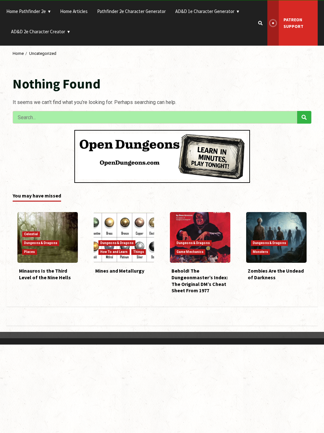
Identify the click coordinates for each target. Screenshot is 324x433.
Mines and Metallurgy (119, 271)
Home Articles (74, 11)
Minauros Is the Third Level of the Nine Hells (45, 274)
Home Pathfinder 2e (26, 11)
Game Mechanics (190, 252)
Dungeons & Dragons (40, 243)
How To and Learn (114, 252)
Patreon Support (293, 23)
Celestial (31, 234)
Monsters (260, 252)
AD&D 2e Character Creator (38, 32)
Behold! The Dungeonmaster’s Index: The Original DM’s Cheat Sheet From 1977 (199, 281)
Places (29, 252)
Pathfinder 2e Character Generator (131, 11)
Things (138, 252)
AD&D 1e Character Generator (204, 11)
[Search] (260, 23)
